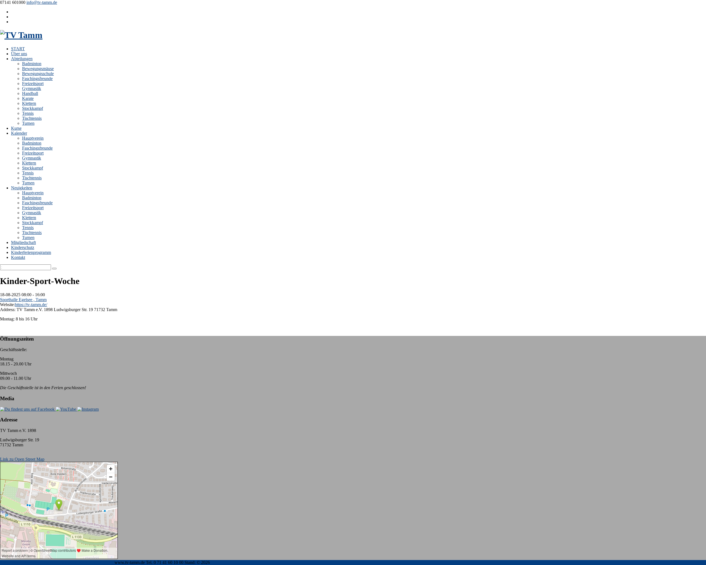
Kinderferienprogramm (31, 252)
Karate (28, 98)
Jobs (109, 562)
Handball (30, 93)
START (18, 48)
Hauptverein (33, 138)
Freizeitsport (33, 83)
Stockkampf (32, 108)
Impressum (29, 562)
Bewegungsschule (38, 73)
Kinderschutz (22, 247)
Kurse (16, 128)
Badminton (31, 63)
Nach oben (9, 562)
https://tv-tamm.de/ (31, 304)
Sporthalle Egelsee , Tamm (23, 299)
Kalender (19, 133)
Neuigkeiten (21, 187)
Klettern (29, 103)
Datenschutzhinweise (58, 562)
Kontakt (18, 257)
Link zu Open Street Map (22, 459)
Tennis (28, 113)
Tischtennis (32, 118)
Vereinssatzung (91, 562)
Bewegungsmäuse (38, 68)
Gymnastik (31, 88)
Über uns (19, 53)
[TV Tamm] (21, 35)
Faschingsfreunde (37, 78)
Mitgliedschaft (23, 242)
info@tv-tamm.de (41, 2)
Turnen (28, 123)
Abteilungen (22, 58)
